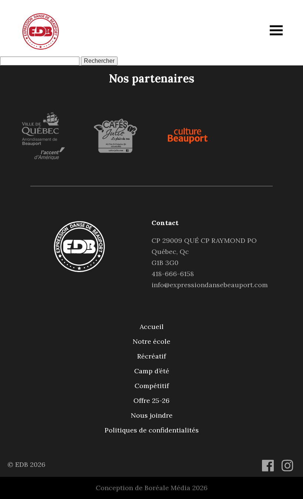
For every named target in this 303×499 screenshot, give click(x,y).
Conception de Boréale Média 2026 (152, 487)
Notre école (151, 341)
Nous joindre (152, 415)
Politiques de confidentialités (152, 430)
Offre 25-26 (151, 400)
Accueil (152, 326)
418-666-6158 (173, 273)
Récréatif (151, 356)
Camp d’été (151, 371)
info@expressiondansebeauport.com (210, 285)
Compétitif (152, 385)
